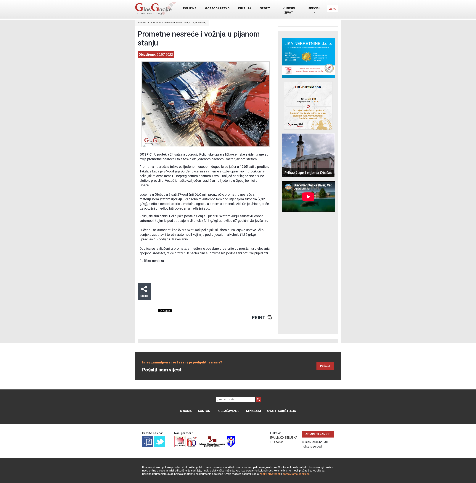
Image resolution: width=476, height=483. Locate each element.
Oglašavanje (228, 411)
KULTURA (244, 8)
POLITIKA (190, 8)
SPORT (265, 8)
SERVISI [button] (314, 8)
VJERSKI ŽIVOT (289, 10)
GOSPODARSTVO (217, 8)
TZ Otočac (276, 442)
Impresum (253, 411)
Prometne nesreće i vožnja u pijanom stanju (185, 23)
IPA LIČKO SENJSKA (283, 437)
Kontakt (205, 411)
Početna (141, 23)
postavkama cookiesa (296, 474)
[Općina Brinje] (230, 441)
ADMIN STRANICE (317, 434)
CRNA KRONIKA (154, 23)
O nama (186, 411)
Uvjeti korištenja (281, 411)
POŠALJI (325, 366)
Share (144, 296)
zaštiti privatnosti (270, 474)
